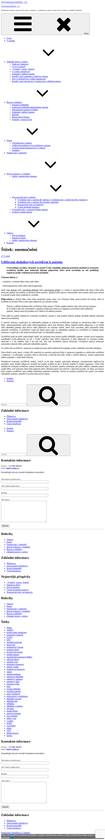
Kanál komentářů (14, 421)
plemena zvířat (13, 684)
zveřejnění (11, 726)
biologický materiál (15, 635)
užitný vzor (11, 718)
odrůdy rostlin (13, 667)
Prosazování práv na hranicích (30, 204)
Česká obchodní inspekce (29, 207)
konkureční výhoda (15, 647)
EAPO (9, 637)
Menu (86, 33)
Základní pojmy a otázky (17, 62)
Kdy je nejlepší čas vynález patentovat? (29, 79)
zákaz (9, 728)
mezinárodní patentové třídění (19, 657)
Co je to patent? (19, 66)
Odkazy (10, 233)
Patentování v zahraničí (17, 153)
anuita (9, 627)
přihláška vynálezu (15, 706)
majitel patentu (13, 654)
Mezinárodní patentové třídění (25, 110)
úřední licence (13, 733)
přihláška (10, 704)
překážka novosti (14, 699)
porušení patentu (14, 691)
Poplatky (16, 150)
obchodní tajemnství (15, 664)
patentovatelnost (14, 674)
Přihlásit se (11, 416)
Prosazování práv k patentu (23, 197)
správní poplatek (14, 713)
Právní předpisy (19, 235)
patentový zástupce (15, 679)
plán (8, 686)
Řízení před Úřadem (21, 117)
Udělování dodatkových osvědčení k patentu (31, 145)
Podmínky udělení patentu (23, 74)
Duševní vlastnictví (20, 64)
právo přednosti (13, 694)
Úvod (9, 38)
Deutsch (10, 381)
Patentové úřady (19, 238)
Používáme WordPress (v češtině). (15, 833)
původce (10, 708)
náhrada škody (13, 659)
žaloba (9, 735)
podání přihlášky (14, 689)
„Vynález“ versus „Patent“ (23, 69)
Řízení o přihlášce (14, 102)
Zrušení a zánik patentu (22, 212)
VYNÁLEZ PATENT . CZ (10, 6)
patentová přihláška (15, 677)
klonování (11, 645)
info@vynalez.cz (12, 468)
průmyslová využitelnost (17, 696)
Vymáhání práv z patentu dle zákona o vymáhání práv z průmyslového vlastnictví (53, 200)
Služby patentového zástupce (24, 176)
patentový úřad (13, 681)
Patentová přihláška (20, 105)
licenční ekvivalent (15, 652)
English (10, 378)
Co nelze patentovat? (21, 71)
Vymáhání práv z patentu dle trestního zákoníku (38, 202)
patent (9, 672)
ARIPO (10, 630)
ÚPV (9, 731)
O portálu (11, 41)
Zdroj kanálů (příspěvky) (17, 419)
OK (11, 837)
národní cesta (12, 662)
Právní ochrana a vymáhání (18, 174)
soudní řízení (12, 711)
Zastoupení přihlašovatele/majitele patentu (30, 107)
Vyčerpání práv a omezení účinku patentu (30, 209)
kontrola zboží (13, 650)
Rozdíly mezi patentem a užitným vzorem (30, 76)
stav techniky (12, 716)
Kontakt (10, 243)
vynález (10, 721)
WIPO (9, 723)
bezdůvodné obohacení (17, 632)
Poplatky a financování (22, 119)
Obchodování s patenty (22, 143)
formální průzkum (14, 642)
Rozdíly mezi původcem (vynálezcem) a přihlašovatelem (36, 81)
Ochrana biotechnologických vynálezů (28, 148)
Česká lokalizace (14, 424)
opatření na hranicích (16, 669)
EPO (9, 640)
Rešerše (15, 114)
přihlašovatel (12, 701)
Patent (9, 140)
